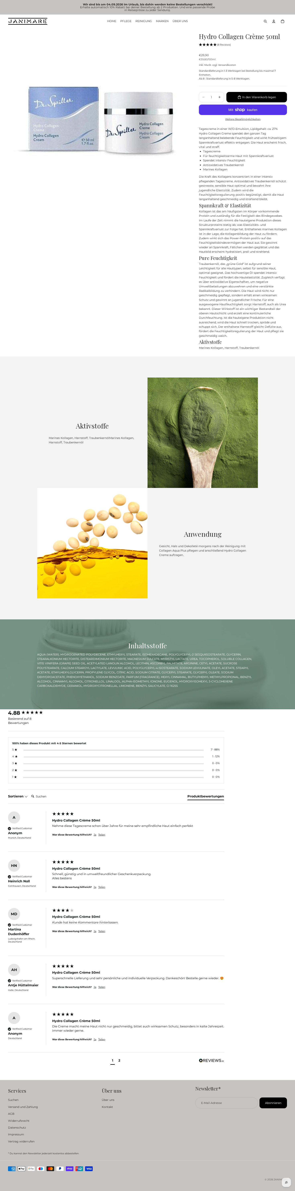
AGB (11, 1114)
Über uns (108, 1100)
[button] (215, 44)
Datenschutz (17, 1127)
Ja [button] (95, 834)
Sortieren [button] (16, 796)
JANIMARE (280, 1179)
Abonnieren (273, 1103)
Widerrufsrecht (19, 1120)
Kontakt (107, 1107)
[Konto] (273, 21)
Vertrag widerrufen (21, 1141)
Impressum (16, 1134)
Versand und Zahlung (23, 1107)
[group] (29, 713)
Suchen (13, 1100)
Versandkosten (227, 64)
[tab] (205, 797)
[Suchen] (265, 21)
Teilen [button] (101, 834)
